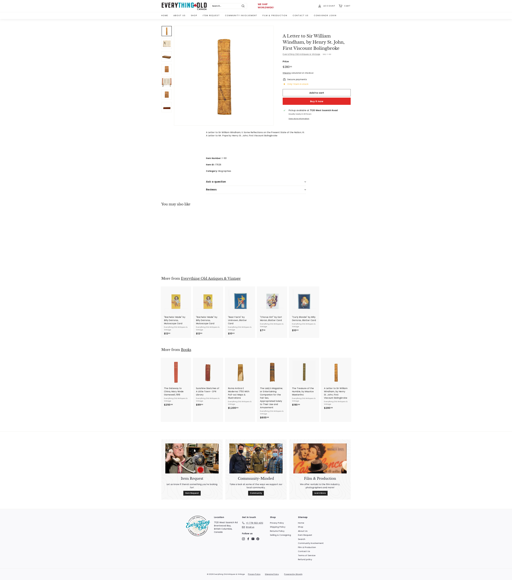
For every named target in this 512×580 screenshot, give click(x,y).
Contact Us (301, 15)
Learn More (320, 493)
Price (286, 61)
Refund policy (305, 559)
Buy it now (316, 101)
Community (256, 493)
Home (164, 15)
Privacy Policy (277, 522)
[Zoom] (224, 75)
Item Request (211, 15)
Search (301, 539)
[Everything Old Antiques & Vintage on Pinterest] (257, 538)
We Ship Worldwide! (266, 6)
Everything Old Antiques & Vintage (301, 54)
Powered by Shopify (293, 574)
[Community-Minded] (256, 458)
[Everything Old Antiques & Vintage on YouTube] (253, 538)
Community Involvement (241, 15)
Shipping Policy (277, 526)
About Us (179, 15)
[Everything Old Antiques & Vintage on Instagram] (243, 538)
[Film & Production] (320, 458)
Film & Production (275, 15)
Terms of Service (306, 555)
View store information (299, 118)
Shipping (287, 73)
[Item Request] (192, 458)
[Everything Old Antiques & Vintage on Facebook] (248, 538)
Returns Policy (277, 531)
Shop (194, 15)
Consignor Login (325, 15)
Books (186, 350)
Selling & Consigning (280, 535)
